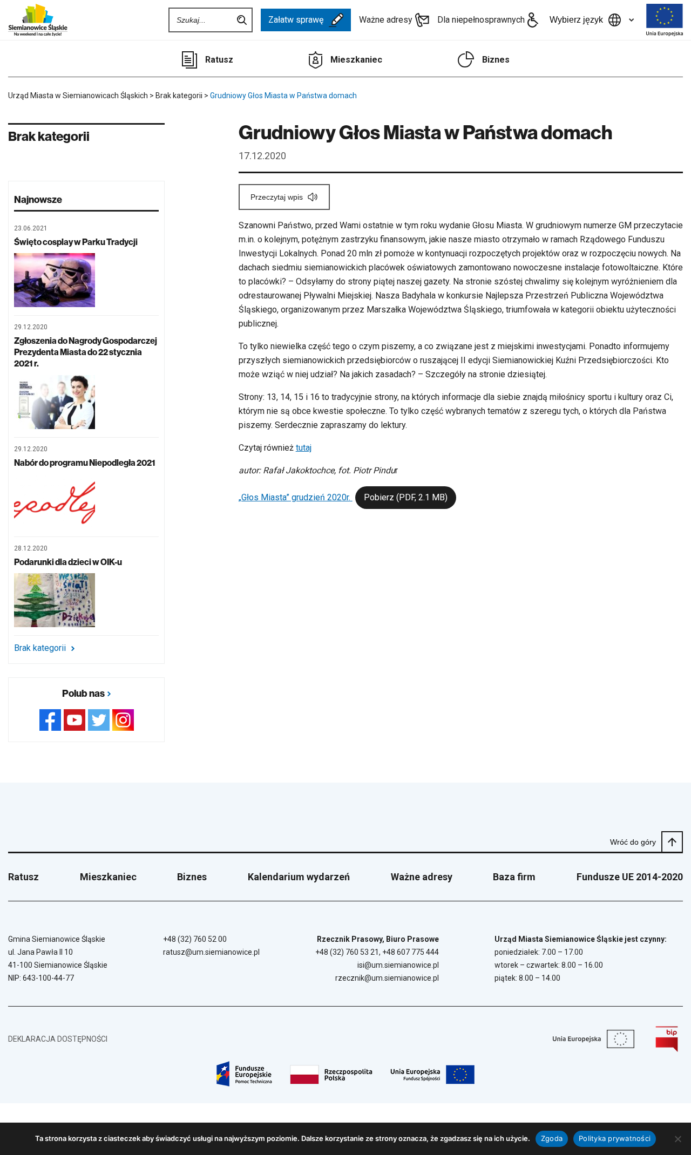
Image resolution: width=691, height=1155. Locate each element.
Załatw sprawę (295, 20)
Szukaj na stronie (241, 20)
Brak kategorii (40, 648)
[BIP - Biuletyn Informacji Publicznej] (667, 1039)
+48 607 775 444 (410, 952)
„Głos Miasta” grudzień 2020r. (343, 497)
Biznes (496, 60)
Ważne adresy (385, 20)
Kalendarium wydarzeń (299, 876)
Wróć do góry (633, 842)
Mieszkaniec (356, 60)
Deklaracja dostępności (57, 1039)
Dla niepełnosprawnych (481, 20)
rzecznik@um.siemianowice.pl (387, 978)
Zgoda (552, 1138)
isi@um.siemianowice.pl (398, 965)
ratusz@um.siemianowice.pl (211, 952)
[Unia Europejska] (664, 20)
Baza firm (514, 876)
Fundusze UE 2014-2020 (630, 876)
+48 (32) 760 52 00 (195, 939)
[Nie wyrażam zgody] (677, 1138)
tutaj (303, 448)
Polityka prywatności (615, 1138)
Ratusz (219, 60)
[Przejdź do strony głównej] (37, 20)
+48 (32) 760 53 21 (347, 952)
